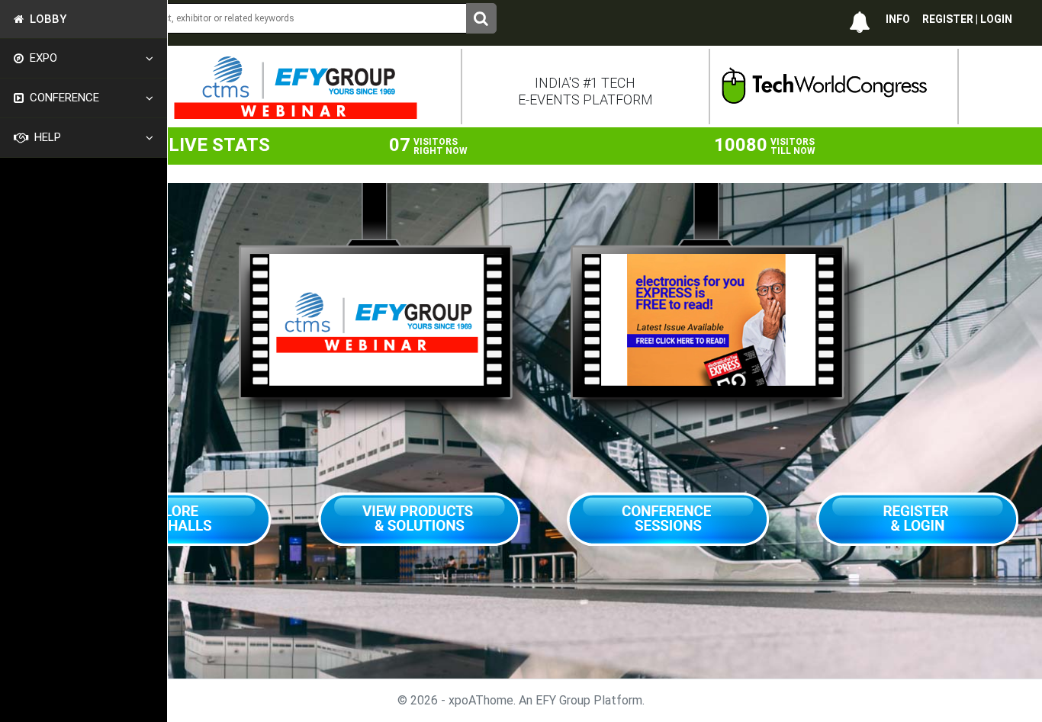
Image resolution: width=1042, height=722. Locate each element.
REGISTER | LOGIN (967, 19)
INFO (898, 19)
